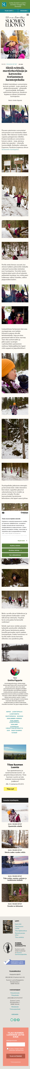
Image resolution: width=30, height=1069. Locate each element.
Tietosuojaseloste (15, 1009)
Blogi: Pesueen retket (15, 824)
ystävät (14, 733)
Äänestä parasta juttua (20, 934)
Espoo (8, 711)
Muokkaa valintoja (14, 550)
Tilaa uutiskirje (19, 937)
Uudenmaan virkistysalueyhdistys (14, 727)
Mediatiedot (15, 1007)
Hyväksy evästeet (15, 545)
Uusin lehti (18, 924)
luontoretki (14, 714)
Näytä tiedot (21, 540)
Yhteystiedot (15, 995)
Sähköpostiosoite (11, 1040)
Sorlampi (14, 724)
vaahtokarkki (16, 730)
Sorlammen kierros (14, 718)
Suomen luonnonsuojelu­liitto (21, 953)
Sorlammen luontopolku (14, 721)
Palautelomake (14, 993)
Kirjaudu (15, 1014)
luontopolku (17, 711)
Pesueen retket (9, 64)
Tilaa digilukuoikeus (21, 931)
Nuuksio (20, 716)
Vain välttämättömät (15, 555)
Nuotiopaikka (11, 716)
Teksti (15, 678)
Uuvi (8, 730)
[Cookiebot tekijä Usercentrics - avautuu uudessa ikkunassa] (21, 513)
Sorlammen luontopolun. (10, 149)
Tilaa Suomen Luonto (19, 927)
